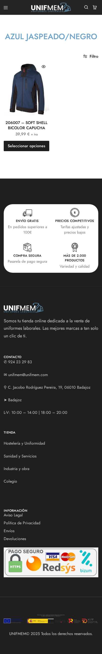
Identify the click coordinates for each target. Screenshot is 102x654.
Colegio (10, 481)
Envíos (9, 531)
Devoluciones (15, 539)
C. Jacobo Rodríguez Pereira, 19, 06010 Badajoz (49, 387)
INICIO (14, 45)
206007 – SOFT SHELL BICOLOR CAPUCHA (26, 125)
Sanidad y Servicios (20, 456)
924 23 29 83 (20, 362)
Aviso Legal (13, 515)
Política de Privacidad (22, 523)
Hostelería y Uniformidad (24, 443)
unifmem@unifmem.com (28, 375)
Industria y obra (16, 469)
